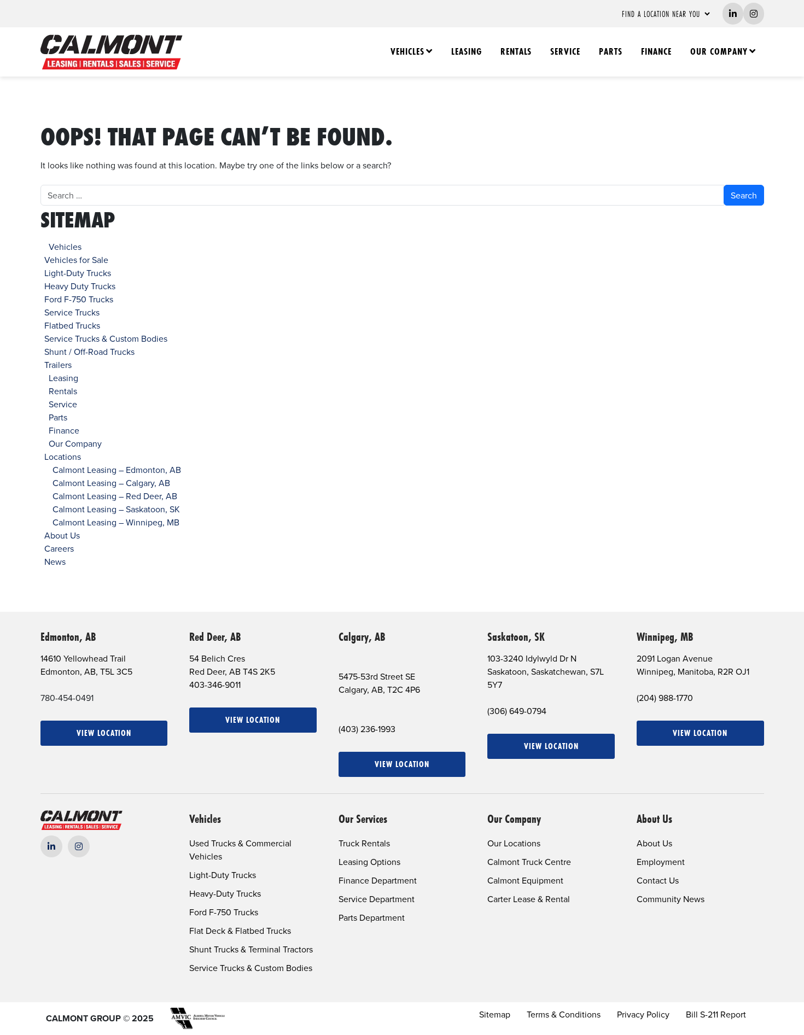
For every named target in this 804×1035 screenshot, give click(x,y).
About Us (62, 535)
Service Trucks (72, 312)
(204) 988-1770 (665, 698)
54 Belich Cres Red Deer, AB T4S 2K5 (232, 664)
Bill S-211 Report (716, 1014)
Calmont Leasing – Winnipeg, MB (116, 522)
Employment (661, 862)
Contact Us (658, 880)
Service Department (377, 899)
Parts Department (372, 917)
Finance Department (378, 880)
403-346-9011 (215, 685)
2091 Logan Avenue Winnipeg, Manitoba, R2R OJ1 (693, 664)
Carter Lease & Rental (528, 899)
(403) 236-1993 (367, 729)
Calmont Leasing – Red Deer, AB (115, 496)
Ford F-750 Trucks (78, 299)
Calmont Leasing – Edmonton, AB (117, 470)
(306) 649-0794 (516, 711)
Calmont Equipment (525, 880)
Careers (59, 548)
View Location (104, 733)
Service (565, 51)
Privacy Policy (643, 1014)
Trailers (58, 365)
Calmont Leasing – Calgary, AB (111, 483)
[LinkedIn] (51, 846)
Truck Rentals (364, 843)
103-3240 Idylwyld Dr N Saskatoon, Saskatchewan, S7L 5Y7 (545, 671)
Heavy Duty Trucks (79, 286)
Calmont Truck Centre (529, 862)
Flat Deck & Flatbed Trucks (240, 931)
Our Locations (513, 843)
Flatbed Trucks (72, 325)
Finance (656, 51)
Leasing (466, 51)
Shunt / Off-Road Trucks (89, 352)
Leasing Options (369, 862)
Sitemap (494, 1014)
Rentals (516, 51)
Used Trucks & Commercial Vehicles (240, 849)
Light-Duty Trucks (77, 273)
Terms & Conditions (564, 1014)
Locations (62, 457)
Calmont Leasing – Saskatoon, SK (116, 509)
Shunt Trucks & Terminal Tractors (251, 949)
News (55, 561)
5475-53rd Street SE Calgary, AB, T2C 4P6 (379, 682)
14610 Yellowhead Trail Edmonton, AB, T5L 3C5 (86, 664)
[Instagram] (79, 846)
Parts (610, 51)
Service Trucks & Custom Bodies (105, 338)
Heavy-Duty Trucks (225, 893)
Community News (670, 899)
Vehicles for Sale (76, 260)
